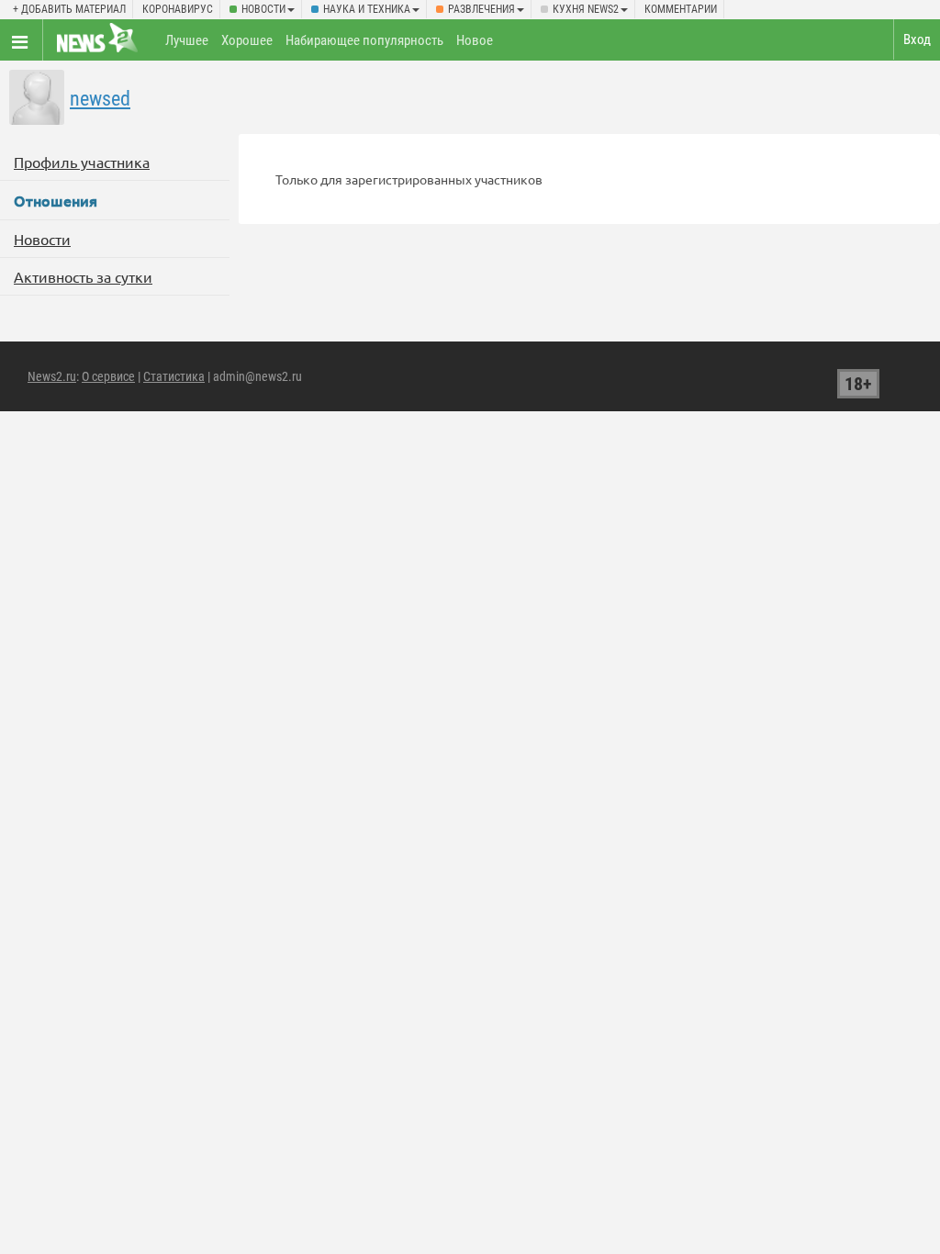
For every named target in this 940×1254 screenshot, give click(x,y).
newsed (100, 98)
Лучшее (186, 40)
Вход (917, 39)
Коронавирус (177, 9)
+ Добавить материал (69, 9)
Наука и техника (366, 9)
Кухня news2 (586, 9)
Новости (263, 9)
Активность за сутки (83, 276)
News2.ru (52, 376)
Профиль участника (82, 161)
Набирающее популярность (364, 40)
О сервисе (108, 376)
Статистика (174, 376)
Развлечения (481, 9)
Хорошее (247, 40)
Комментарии (680, 9)
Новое (474, 40)
